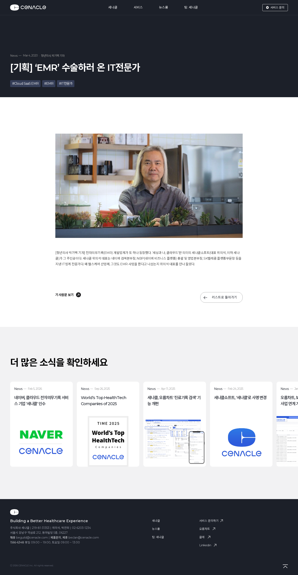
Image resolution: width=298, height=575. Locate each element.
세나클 (112, 7)
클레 (202, 537)
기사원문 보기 (64, 295)
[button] (288, 428)
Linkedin (205, 545)
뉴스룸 (163, 7)
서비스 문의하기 (209, 521)
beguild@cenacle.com (32, 537)
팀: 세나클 (191, 7)
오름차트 (204, 529)
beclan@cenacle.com (84, 537)
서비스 (138, 7)
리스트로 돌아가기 (224, 297)
